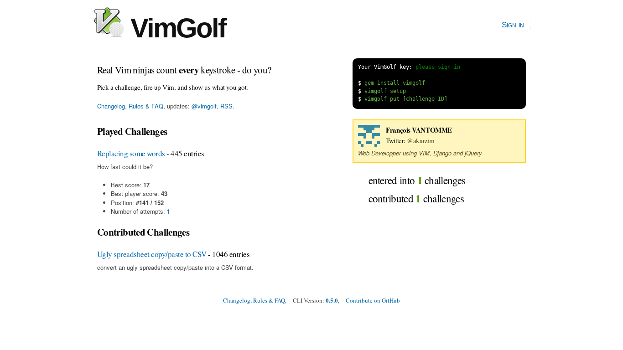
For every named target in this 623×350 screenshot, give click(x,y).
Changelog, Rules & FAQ (130, 106)
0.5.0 (332, 300)
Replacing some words (131, 153)
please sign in (437, 67)
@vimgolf (204, 106)
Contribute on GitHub (373, 300)
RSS (226, 106)
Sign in (513, 24)
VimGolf (175, 28)
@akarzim (420, 140)
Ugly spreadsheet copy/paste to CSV (152, 254)
